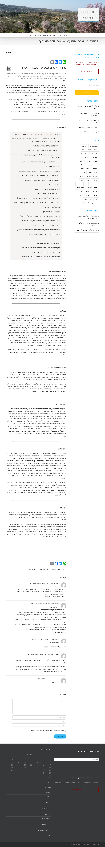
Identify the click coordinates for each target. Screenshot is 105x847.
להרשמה (86, 92)
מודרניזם (82, 176)
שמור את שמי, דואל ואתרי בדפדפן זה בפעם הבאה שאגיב (47, 731)
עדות (86, 184)
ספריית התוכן (46, 819)
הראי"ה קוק (81, 165)
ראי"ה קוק (95, 195)
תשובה (78, 203)
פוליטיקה (89, 188)
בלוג (48, 797)
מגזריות (95, 176)
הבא (9, 52)
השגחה (88, 169)
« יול (49, 775)
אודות (48, 792)
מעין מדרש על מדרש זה (53, 93)
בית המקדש (84, 154)
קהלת (81, 191)
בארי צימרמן (94, 154)
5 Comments (32, 569)
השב (31, 583)
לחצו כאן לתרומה (86, 71)
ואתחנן (82, 169)
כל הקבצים (45, 824)
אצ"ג (83, 150)
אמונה (96, 150)
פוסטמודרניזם (80, 188)
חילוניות (90, 172)
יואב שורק (82, 172)
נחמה (87, 180)
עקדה (96, 188)
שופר (90, 199)
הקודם (14, 52)
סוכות (82, 180)
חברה (96, 172)
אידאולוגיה (84, 146)
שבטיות (79, 195)
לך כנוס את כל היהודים (90, 132)
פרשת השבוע (41, 569)
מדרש (89, 176)
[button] (31, 35)
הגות (47, 802)
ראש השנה (87, 195)
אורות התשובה (94, 146)
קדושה (88, 191)
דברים (81, 161)
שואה (96, 199)
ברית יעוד (95, 161)
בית (48, 783)
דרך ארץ (95, 165)
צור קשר (47, 835)
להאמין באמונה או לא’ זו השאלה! (87, 127)
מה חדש (47, 787)
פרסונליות (95, 191)
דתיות (88, 165)
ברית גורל (95, 157)
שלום (85, 199)
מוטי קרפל (95, 180)
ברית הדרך (86, 157)
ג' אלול (88, 161)
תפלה (84, 203)
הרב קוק (95, 169)
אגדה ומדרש (44, 808)
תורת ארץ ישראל (93, 203)
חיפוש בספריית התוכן (42, 830)
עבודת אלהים (94, 184)
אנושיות (89, 150)
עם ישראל (79, 184)
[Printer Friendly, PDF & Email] (8, 68)
